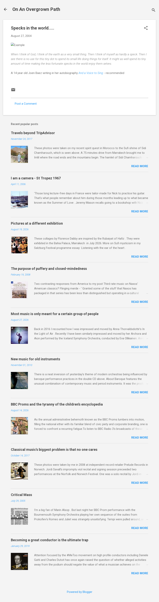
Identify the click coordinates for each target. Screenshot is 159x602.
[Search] (153, 11)
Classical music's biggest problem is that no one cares (54, 449)
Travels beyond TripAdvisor (33, 133)
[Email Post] (13, 91)
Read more (139, 166)
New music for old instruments (35, 359)
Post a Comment (26, 103)
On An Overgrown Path (36, 9)
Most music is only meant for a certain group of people (55, 314)
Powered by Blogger (79, 592)
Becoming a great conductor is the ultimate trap (49, 540)
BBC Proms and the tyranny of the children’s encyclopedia (57, 404)
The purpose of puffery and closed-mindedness (49, 269)
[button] (145, 28)
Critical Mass (21, 495)
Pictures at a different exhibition (37, 223)
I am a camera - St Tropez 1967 (36, 178)
